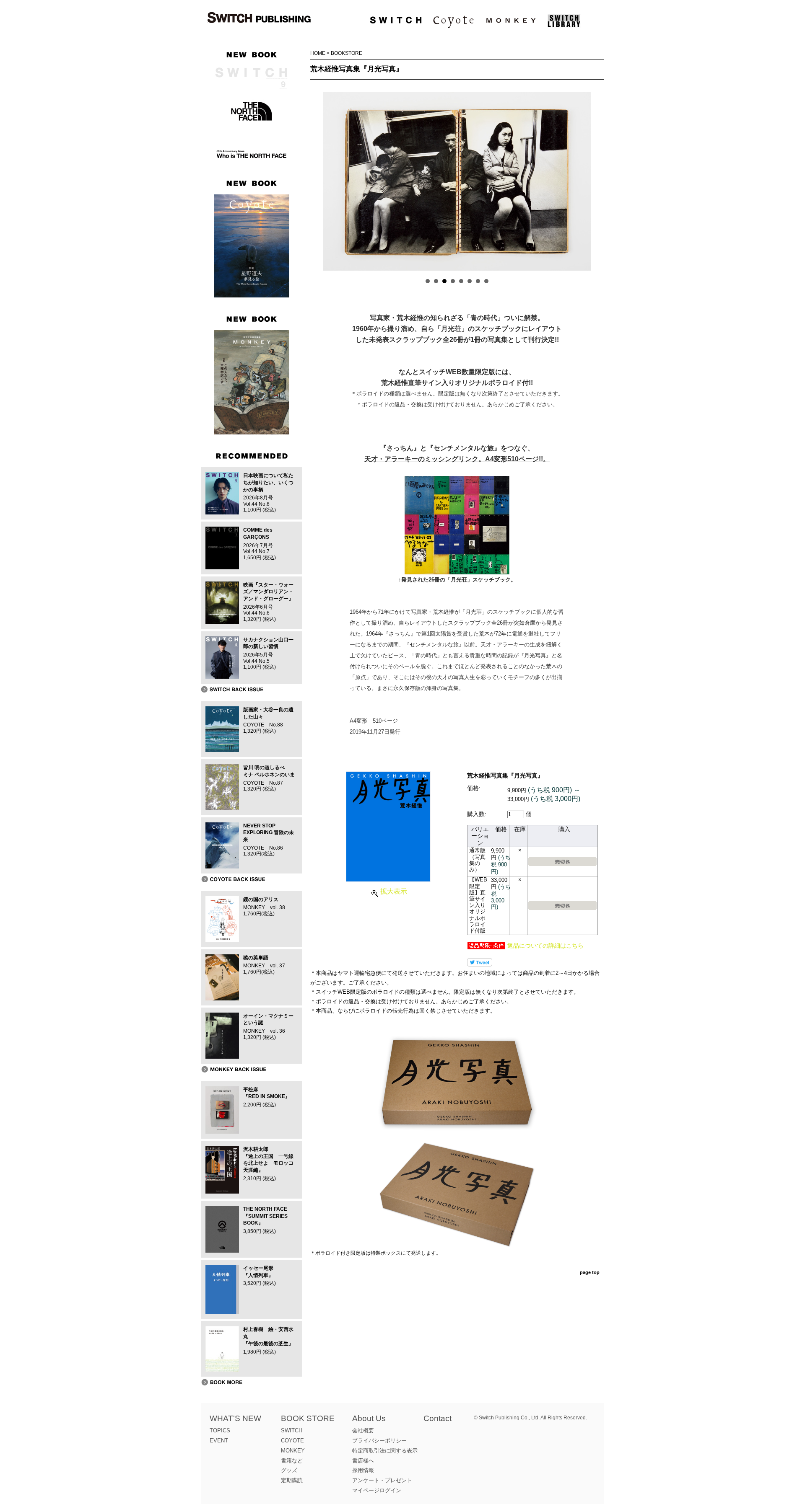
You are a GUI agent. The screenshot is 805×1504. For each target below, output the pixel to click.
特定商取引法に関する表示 (385, 1450)
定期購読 (292, 1480)
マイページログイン (376, 1490)
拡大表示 (393, 891)
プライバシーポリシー (379, 1440)
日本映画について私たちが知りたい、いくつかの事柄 (268, 483)
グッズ (289, 1470)
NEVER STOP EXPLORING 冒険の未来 (268, 833)
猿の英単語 (255, 958)
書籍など (292, 1460)
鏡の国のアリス (260, 899)
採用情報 (363, 1470)
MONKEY (293, 1450)
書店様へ (363, 1460)
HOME (317, 53)
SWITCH (291, 1430)
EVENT (219, 1440)
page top (590, 1272)
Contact (437, 1418)
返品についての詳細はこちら (545, 945)
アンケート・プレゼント (382, 1480)
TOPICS (220, 1430)
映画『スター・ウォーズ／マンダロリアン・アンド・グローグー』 (268, 592)
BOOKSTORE (346, 53)
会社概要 (363, 1430)
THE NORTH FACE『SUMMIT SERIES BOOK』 (265, 1216)
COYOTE (292, 1440)
